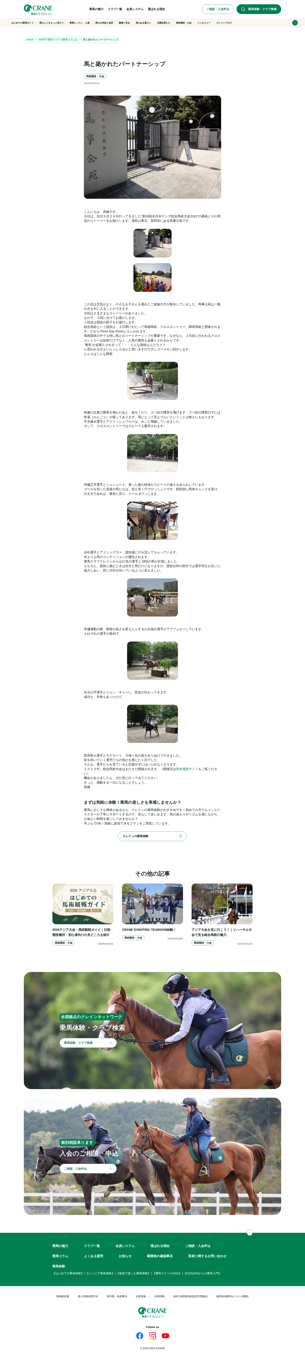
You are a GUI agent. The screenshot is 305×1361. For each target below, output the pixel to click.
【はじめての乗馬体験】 (68, 1273)
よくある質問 (93, 1256)
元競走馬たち (163, 22)
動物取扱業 (63, 1296)
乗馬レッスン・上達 (80, 22)
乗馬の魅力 (60, 1246)
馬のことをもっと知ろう (51, 22)
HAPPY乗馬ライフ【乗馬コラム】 (58, 39)
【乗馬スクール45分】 (167, 1273)
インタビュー (204, 22)
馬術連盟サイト (187, 769)
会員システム (125, 1246)
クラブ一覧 (92, 1246)
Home (30, 39)
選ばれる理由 (159, 1246)
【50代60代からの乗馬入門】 (202, 1273)
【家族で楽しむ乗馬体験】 (133, 1273)
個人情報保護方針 (88, 1296)
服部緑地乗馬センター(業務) (232, 1296)
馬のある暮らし (143, 22)
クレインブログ (224, 22)
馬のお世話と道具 (104, 22)
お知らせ (125, 1256)
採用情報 (159, 1296)
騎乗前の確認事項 (160, 1256)
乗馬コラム (60, 1256)
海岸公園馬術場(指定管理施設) (190, 1296)
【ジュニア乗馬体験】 (100, 1273)
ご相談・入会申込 (198, 1246)
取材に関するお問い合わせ (207, 1256)
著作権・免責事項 (117, 1296)
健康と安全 (124, 22)
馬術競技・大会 (184, 22)
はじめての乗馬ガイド (22, 22)
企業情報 (141, 1296)
